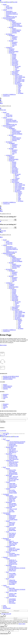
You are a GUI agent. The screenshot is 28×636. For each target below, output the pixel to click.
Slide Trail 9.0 (12, 449)
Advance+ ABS (13, 593)
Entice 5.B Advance (13, 462)
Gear (7, 597)
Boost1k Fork (12, 480)
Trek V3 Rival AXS (13, 459)
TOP (4, 398)
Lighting (8, 546)
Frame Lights (12, 483)
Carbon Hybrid (12, 566)
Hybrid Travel (12, 570)
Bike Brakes (12, 594)
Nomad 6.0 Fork (13, 478)
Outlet (4, 585)
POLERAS (5, 394)
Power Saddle (12, 573)
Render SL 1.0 (12, 560)
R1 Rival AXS (12, 448)
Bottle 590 (11, 525)
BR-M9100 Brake (13, 474)
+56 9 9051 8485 (3, 430)
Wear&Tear (11, 576)
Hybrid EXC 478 (13, 561)
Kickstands (8, 502)
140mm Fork (12, 580)
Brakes (7, 468)
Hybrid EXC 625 (13, 445)
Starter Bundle (12, 498)
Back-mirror (12, 529)
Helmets (8, 514)
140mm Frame (12, 487)
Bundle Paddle (12, 530)
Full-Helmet (12, 518)
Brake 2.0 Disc (12, 470)
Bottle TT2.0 (12, 522)
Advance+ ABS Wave (14, 554)
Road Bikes (8, 453)
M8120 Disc (12, 535)
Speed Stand (12, 506)
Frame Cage (12, 499)
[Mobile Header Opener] (1, 237)
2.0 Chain (11, 510)
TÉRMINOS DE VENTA (9, 377)
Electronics (5, 538)
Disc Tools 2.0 (12, 533)
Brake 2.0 (11, 541)
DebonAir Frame (13, 486)
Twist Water (12, 523)
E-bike (7, 440)
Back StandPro (12, 503)
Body (7, 578)
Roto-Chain (11, 511)
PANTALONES (7, 387)
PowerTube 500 (13, 596)
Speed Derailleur (13, 581)
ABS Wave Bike (13, 543)
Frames (7, 482)
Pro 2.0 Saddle (12, 491)
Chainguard (8, 507)
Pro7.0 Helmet (12, 600)
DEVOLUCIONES (7, 379)
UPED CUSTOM (6, 433)
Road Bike (8, 565)
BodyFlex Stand (13, 504)
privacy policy (22, 623)
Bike (4, 439)
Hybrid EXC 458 (13, 457)
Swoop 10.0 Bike (13, 456)
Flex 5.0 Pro (12, 490)
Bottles (7, 521)
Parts (4, 467)
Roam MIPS (12, 584)
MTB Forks (9, 475)
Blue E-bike (12, 588)
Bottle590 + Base (13, 496)
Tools (7, 531)
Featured (5, 557)
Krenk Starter (12, 534)
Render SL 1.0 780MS (14, 549)
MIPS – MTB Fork (13, 476)
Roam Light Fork (13, 550)
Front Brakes (12, 471)
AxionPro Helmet (13, 519)
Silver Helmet (12, 603)
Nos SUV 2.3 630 (13, 466)
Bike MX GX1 (12, 569)
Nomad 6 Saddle (13, 492)
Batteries (8, 539)
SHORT (5, 395)
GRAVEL (5, 388)
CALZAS (5, 397)
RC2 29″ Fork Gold (13, 479)
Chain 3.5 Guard (13, 509)
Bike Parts (11, 537)
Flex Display (12, 553)
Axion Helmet (12, 599)
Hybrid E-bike (12, 444)
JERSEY (5, 384)
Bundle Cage (12, 500)
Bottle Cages (9, 495)
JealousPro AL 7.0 (13, 451)
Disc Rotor (11, 577)
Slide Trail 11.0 (12, 452)
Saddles (8, 488)
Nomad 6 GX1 (12, 455)
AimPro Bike (12, 545)
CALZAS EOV (13, 556)
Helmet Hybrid (12, 515)
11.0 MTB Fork (12, 582)
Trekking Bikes (9, 460)
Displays (8, 551)
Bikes (7, 586)
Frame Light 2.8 (13, 484)
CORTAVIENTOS (7, 386)
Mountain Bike (9, 447)
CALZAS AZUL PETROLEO (16, 443)
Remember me (5, 612)
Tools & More (6, 513)
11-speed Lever (12, 574)
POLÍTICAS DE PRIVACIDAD (11, 376)
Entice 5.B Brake (13, 472)
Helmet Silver (12, 517)
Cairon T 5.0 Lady (13, 464)
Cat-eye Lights (12, 527)
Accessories (6, 494)
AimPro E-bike (12, 562)
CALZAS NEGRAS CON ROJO (17, 441)
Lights (7, 526)
